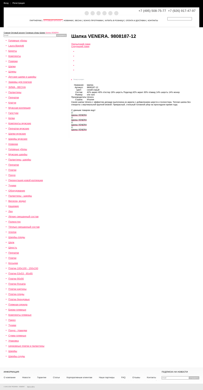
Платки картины (17, 289)
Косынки (13, 263)
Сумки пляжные (17, 335)
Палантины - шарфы (20, 195)
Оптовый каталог (18, 33)
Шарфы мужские (17, 139)
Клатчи (12, 102)
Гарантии (41, 377)
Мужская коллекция (19, 107)
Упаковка (13, 340)
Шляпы (12, 71)
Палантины (14, 92)
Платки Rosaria (17, 283)
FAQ (123, 377)
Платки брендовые (19, 299)
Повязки (13, 61)
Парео (12, 320)
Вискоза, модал (17, 201)
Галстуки (13, 113)
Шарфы (12, 351)
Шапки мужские (17, 133)
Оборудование (16, 190)
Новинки (13, 144)
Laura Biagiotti (16, 45)
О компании (9, 377)
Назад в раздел (78, 79)
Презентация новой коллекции (25, 180)
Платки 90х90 (16, 278)
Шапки (42, 33)
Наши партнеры (107, 377)
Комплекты (14, 56)
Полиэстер (14, 221)
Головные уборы (32, 33)
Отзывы (136, 377)
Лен (10, 211)
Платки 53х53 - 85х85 (20, 273)
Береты (12, 51)
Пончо (12, 175)
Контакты (151, 377)
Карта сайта (31, 386)
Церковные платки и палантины (26, 346)
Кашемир (13, 206)
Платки (12, 170)
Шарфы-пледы (16, 237)
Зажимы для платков (20, 82)
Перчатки (13, 97)
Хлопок (12, 232)
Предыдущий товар (80, 44)
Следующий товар (80, 46)
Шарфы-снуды (16, 356)
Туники (12, 185)
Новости (26, 377)
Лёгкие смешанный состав (23, 216)
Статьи (56, 377)
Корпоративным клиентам (79, 377)
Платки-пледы (16, 294)
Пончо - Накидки (17, 330)
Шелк (11, 242)
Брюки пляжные (17, 309)
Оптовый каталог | (53, 19)
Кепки (11, 118)
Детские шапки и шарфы (22, 76)
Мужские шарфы (17, 154)
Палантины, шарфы (19, 159)
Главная (7, 33)
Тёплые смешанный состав (24, 227)
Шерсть (12, 247)
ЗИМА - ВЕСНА (17, 87)
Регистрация (18, 3)
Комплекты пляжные (20, 315)
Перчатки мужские (18, 128)
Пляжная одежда (17, 304)
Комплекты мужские (19, 123)
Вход (6, 3)
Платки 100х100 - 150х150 (23, 268)
